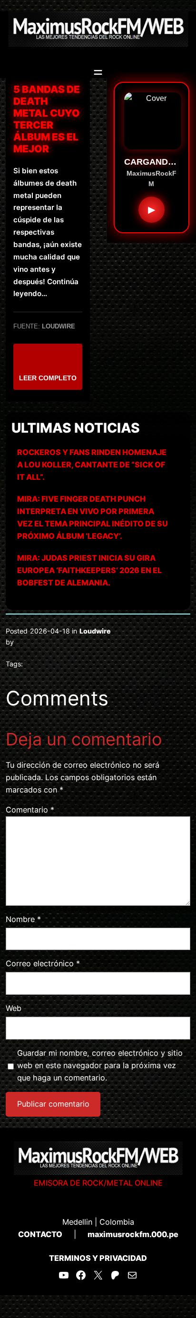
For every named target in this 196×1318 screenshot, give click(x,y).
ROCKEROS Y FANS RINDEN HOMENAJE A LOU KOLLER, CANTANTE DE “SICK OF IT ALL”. (92, 464)
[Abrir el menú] (98, 72)
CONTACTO (40, 1234)
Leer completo (48, 378)
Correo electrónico (43, 963)
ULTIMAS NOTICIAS (75, 428)
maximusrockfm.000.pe (133, 1234)
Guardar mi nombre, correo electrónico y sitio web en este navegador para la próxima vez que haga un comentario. (100, 1065)
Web (13, 1008)
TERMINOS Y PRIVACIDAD (98, 1258)
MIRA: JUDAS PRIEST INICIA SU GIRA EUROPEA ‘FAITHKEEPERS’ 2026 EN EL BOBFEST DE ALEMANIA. (89, 570)
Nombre (23, 919)
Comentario (30, 809)
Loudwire (95, 631)
